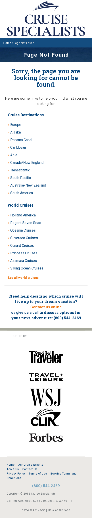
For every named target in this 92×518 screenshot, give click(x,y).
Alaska (15, 132)
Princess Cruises (23, 253)
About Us (13, 469)
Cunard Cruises (22, 245)
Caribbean (18, 147)
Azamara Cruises (23, 261)
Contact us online (46, 307)
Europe (15, 125)
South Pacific (20, 178)
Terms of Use (38, 473)
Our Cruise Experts (30, 464)
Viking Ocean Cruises (27, 268)
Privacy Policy (16, 473)
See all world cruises (23, 278)
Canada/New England (27, 162)
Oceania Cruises (23, 230)
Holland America (23, 215)
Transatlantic (20, 170)
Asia (13, 155)
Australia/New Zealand (28, 185)
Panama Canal (21, 140)
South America (21, 193)
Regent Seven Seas (25, 223)
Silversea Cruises (24, 238)
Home (11, 464)
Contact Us (30, 469)
